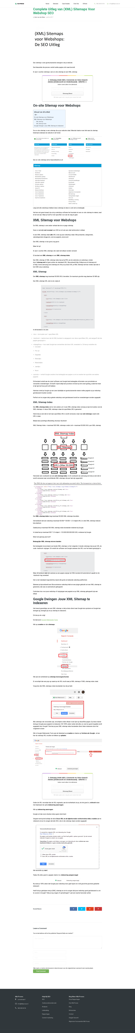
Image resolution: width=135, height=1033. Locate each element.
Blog (70, 1006)
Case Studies (66, 3)
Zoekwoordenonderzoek (49, 1003)
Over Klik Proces (73, 1003)
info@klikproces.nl (114, 3)
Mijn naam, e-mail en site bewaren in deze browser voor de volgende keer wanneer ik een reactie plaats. (63, 968)
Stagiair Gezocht (74, 1017)
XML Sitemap (39, 121)
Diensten (55, 3)
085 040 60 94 (100, 3)
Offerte (85, 3)
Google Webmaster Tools (49, 620)
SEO (43, 999)
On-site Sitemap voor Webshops (44, 117)
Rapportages (46, 1014)
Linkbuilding (45, 1010)
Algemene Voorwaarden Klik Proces (79, 1021)
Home (47, 3)
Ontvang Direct (67, 93)
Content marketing (47, 1017)
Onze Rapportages (74, 999)
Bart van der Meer (40, 17)
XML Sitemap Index (41, 123)
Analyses (44, 1006)
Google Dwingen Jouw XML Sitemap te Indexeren (49, 126)
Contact (71, 1014)
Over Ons (76, 3)
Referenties (72, 1010)
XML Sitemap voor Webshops (43, 119)
